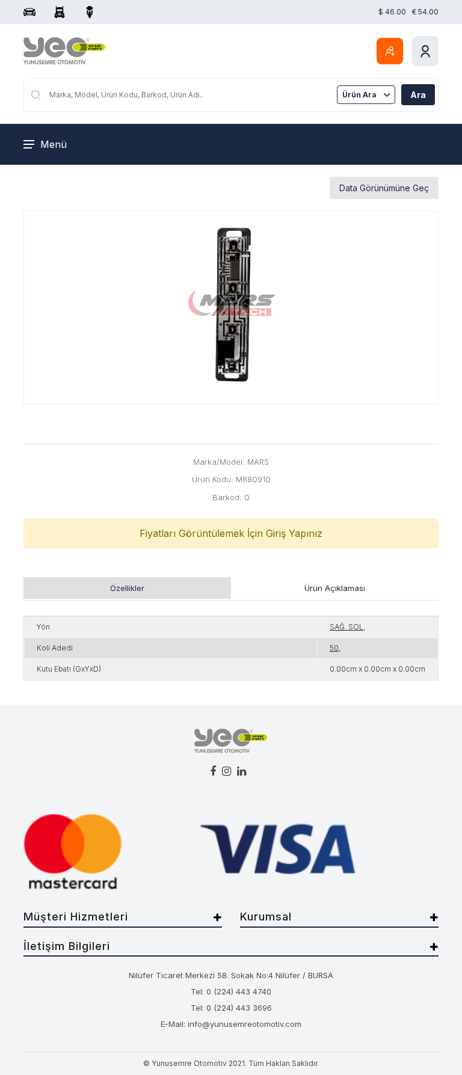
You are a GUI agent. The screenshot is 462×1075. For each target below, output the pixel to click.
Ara (418, 95)
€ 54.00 (425, 11)
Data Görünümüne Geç (384, 188)
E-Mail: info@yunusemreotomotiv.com (231, 1024)
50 (334, 647)
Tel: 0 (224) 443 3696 (231, 1007)
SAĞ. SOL (346, 626)
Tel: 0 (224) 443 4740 (231, 991)
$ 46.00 (392, 11)
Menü (53, 144)
